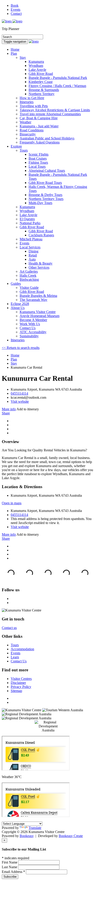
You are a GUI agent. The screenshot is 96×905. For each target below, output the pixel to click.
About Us (18, 308)
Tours (24, 150)
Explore (16, 146)
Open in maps (11, 503)
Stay (23, 57)
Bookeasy (27, 836)
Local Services (30, 247)
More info (9, 409)
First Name (10, 862)
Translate (35, 828)
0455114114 (19, 393)
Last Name (10, 867)
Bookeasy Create (71, 836)
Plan (14, 53)
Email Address (13, 872)
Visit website (20, 401)
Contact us (9, 628)
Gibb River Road (32, 227)
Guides (16, 283)
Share (6, 413)
